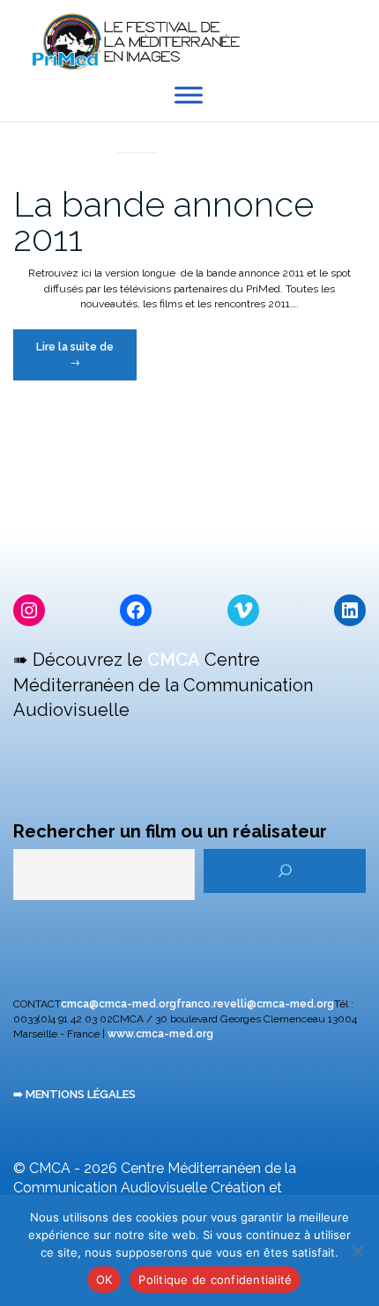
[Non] (357, 1250)
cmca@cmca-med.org (118, 1004)
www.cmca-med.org (160, 1034)
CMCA (173, 659)
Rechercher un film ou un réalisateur (170, 831)
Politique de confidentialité (215, 1280)
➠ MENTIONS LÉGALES (74, 1094)
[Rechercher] (285, 871)
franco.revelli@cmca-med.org (255, 1004)
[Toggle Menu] (189, 95)
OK (104, 1280)
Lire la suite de (86, 360)
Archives (136, 133)
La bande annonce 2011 (163, 221)
